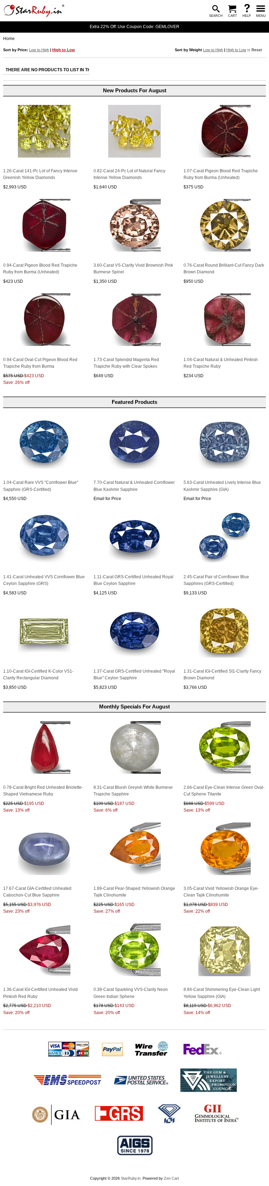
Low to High (39, 50)
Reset (256, 50)
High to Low (63, 50)
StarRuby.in (130, 1178)
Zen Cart (171, 1178)
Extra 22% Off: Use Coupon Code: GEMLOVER (134, 26)
